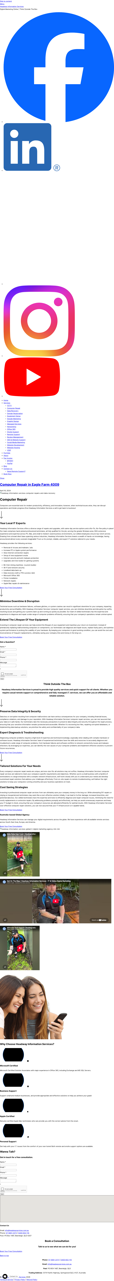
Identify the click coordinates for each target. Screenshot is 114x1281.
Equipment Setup (13, 416)
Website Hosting (13, 448)
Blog (5, 466)
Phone (3, 657)
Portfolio (7, 453)
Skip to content (6, 1)
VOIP (9, 450)
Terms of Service (6, 1280)
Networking (11, 427)
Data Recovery (12, 411)
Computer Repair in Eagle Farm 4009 (29, 484)
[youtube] (32, 396)
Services (7, 403)
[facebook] (59, 122)
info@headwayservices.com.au (17, 1230)
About (6, 456)
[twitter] (59, 284)
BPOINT (10, 461)
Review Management (15, 437)
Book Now (7, 474)
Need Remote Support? (16, 471)
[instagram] (39, 356)
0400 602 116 (23, 1233)
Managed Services (14, 424)
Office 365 (11, 429)
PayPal (9, 463)
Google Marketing (14, 419)
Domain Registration (15, 413)
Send (2, 679)
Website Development (15, 445)
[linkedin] (32, 170)
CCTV (9, 406)
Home (6, 400)
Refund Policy (32, 1280)
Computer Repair (13, 408)
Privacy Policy (20, 1280)
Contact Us (8, 469)
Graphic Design (13, 421)
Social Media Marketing (16, 442)
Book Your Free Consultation (11, 588)
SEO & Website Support (16, 440)
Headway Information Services (14, 1277)
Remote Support (13, 434)
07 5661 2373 (11, 1233)
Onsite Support (13, 432)
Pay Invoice (8, 458)
